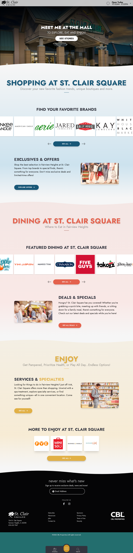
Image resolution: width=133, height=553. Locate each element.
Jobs (49, 518)
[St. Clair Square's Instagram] (69, 503)
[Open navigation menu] (66, 548)
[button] (120, 3)
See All (65, 144)
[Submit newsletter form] (81, 491)
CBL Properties (62, 535)
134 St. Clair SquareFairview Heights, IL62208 (17, 521)
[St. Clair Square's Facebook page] (64, 503)
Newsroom (51, 516)
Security (79, 521)
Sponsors (80, 513)
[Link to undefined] (23, 126)
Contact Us (51, 521)
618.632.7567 (13, 525)
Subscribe (51, 513)
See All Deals (69, 325)
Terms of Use (81, 518)
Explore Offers (25, 187)
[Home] (50, 3)
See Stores (66, 38)
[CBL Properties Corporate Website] (111, 516)
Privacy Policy (81, 516)
